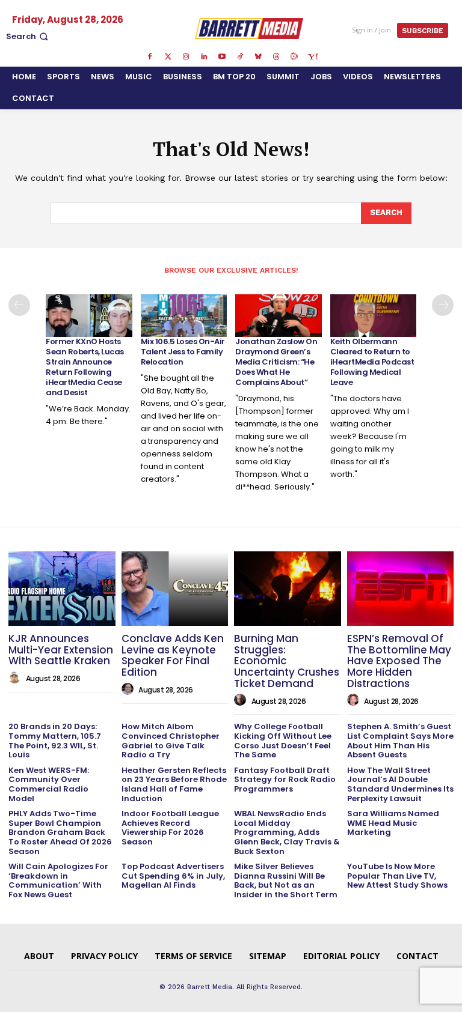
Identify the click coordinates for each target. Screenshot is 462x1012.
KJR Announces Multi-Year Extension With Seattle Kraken (60, 649)
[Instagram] (186, 57)
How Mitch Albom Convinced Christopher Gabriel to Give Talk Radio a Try (171, 740)
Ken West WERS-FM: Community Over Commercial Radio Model (48, 784)
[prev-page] (19, 305)
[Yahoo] (312, 57)
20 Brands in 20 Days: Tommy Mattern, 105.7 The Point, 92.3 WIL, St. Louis (54, 740)
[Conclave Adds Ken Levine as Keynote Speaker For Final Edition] (175, 588)
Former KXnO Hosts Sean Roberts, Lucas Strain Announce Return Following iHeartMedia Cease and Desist (85, 367)
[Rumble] (294, 57)
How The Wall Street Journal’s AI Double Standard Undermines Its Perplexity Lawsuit (400, 784)
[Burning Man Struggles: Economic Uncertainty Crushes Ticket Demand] (287, 588)
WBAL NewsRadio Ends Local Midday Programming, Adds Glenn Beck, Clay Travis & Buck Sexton (287, 832)
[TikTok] (240, 57)
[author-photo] (16, 678)
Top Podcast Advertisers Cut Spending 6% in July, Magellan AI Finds (173, 876)
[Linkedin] (204, 57)
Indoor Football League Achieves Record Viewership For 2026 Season (170, 827)
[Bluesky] (258, 57)
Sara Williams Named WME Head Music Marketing (393, 823)
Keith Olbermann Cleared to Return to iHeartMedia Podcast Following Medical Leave (372, 362)
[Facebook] (150, 57)
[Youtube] (222, 57)
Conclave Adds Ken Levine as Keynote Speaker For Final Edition (173, 655)
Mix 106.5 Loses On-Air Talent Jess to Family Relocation (183, 352)
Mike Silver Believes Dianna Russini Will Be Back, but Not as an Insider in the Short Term (285, 880)
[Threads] (276, 57)
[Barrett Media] (249, 28)
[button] (28, 36)
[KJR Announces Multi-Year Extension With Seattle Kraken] (62, 588)
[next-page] (443, 305)
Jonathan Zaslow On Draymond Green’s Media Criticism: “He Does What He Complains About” (276, 362)
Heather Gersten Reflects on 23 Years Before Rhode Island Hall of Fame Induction (174, 784)
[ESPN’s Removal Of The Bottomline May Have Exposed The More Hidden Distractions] (400, 588)
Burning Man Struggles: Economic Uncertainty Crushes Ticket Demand (286, 661)
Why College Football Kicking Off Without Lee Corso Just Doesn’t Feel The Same (282, 740)
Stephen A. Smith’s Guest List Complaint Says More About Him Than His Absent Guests (400, 740)
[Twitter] (168, 57)
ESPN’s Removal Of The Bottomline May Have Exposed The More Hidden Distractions (399, 661)
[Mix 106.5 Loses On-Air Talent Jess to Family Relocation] (184, 316)
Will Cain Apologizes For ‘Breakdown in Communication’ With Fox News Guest (58, 880)
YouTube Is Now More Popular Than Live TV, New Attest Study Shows (397, 876)
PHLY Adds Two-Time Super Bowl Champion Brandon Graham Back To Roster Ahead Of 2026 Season (60, 832)
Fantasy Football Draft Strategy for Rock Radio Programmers (285, 780)
